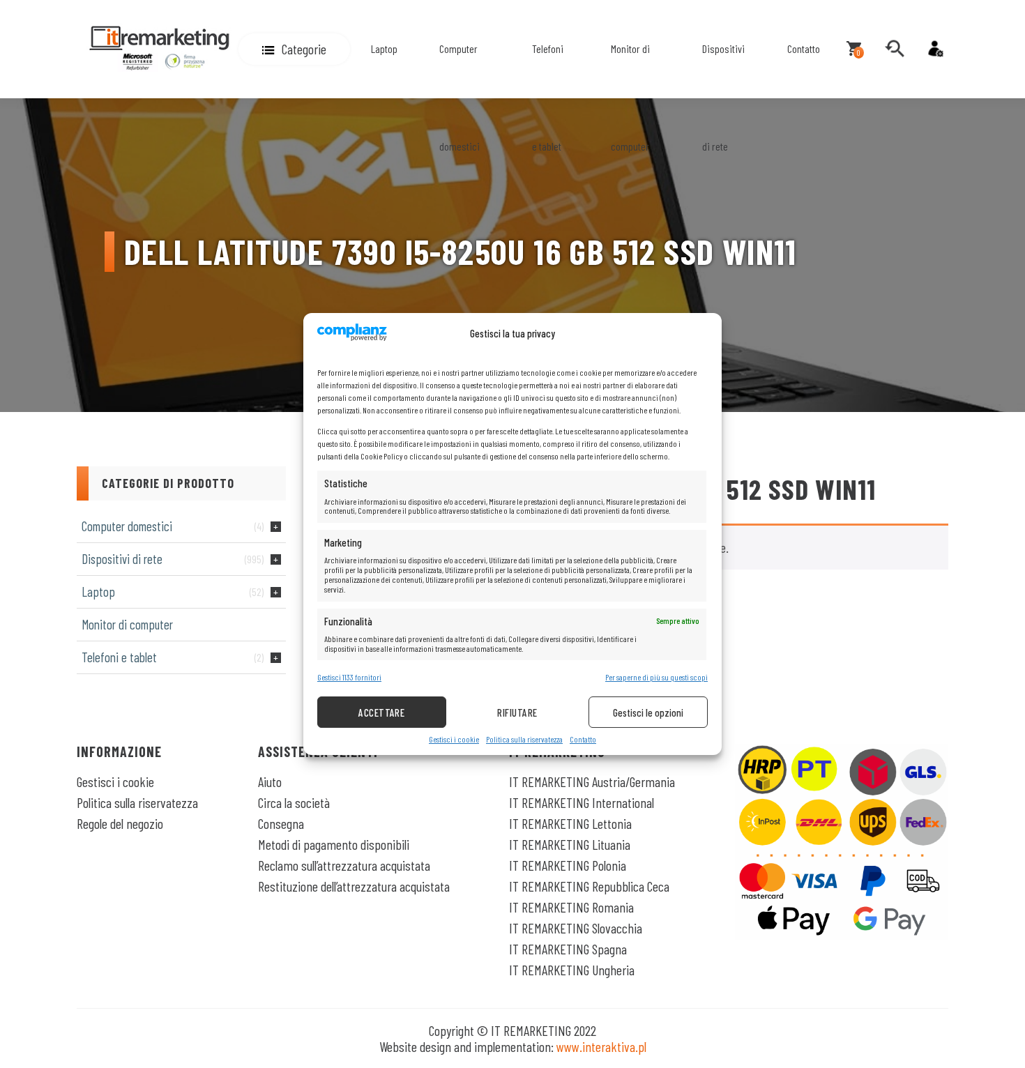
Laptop (384, 48)
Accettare (381, 712)
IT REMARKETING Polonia (567, 865)
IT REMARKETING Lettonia (570, 823)
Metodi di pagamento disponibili (333, 844)
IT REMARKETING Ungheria (572, 969)
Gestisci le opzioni (648, 712)
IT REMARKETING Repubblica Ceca (589, 886)
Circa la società (294, 802)
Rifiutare (517, 712)
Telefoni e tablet (547, 97)
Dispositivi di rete (723, 97)
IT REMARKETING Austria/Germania (592, 781)
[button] (294, 49)
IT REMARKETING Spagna (568, 948)
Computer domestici (459, 97)
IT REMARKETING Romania (571, 907)
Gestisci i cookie (454, 739)
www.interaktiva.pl (601, 1046)
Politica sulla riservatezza (524, 739)
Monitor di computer (630, 97)
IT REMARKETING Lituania (569, 844)
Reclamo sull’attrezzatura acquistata (344, 865)
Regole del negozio (120, 823)
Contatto (583, 739)
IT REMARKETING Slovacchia (575, 928)
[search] (894, 49)
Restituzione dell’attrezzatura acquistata (354, 886)
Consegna (281, 823)
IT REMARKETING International (581, 802)
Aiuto (270, 781)
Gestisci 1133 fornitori (349, 677)
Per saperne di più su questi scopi (656, 677)
